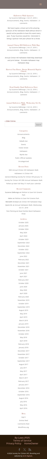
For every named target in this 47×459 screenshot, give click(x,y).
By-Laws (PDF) (22, 437)
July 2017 (23, 368)
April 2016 (23, 408)
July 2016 (23, 402)
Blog (21, 21)
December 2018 (23, 327)
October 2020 (23, 283)
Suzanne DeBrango (19, 18)
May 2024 (23, 233)
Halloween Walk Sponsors (23, 16)
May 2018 (23, 337)
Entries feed (23, 420)
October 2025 (23, 222)
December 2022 (23, 246)
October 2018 (23, 334)
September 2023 (23, 243)
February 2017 (23, 381)
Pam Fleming (11, 211)
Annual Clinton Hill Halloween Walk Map (23, 45)
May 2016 (23, 405)
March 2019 (23, 320)
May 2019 (23, 314)
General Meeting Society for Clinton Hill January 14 (23, 177)
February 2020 (23, 297)
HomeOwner (31, 443)
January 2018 (23, 347)
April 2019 (23, 317)
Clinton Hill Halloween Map (32, 202)
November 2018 (23, 331)
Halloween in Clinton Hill (24, 173)
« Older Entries (10, 121)
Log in (23, 417)
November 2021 (23, 266)
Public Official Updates (23, 158)
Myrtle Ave (23, 155)
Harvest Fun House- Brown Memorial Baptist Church (23, 70)
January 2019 (23, 324)
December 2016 (23, 388)
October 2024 (23, 229)
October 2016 (23, 391)
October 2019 (23, 304)
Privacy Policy (13, 443)
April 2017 (23, 375)
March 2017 (23, 378)
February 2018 (23, 344)
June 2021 (23, 273)
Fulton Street (23, 148)
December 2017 (23, 351)
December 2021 (23, 263)
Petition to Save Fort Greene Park (27, 198)
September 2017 (23, 361)
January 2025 (23, 226)
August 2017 (23, 364)
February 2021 (23, 280)
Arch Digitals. (28, 456)
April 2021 (23, 276)
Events (26, 21)
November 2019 (23, 300)
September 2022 (23, 253)
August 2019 (23, 310)
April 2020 (23, 293)
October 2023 (23, 239)
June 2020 (23, 287)
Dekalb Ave (23, 141)
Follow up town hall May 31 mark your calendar (23, 183)
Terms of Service (22, 440)
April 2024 (23, 236)
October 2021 (23, 270)
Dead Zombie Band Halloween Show (24, 87)
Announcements (13, 21)
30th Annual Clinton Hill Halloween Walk (23, 170)
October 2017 (23, 358)
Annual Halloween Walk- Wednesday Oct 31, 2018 (23, 104)
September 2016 (23, 395)
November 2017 (23, 354)
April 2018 (23, 341)
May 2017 (23, 371)
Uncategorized (23, 161)
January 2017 (23, 385)
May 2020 (23, 290)
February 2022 (23, 260)
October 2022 (23, 249)
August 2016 (23, 398)
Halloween (33, 21)
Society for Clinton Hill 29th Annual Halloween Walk (23, 180)
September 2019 (23, 307)
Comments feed (23, 424)
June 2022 (23, 256)
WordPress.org (23, 427)
